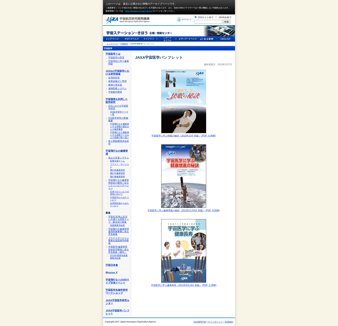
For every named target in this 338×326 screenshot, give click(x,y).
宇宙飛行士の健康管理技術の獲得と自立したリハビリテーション (118, 184)
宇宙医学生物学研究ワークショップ (117, 291)
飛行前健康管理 (117, 170)
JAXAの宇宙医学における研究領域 (117, 72)
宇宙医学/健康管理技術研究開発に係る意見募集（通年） (118, 249)
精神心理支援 (115, 85)
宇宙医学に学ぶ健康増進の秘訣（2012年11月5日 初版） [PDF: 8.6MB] (184, 210)
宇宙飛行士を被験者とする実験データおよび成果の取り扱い (119, 135)
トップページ (112, 44)
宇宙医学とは (113, 53)
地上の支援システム (118, 157)
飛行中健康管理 (117, 173)
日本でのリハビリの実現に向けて (119, 193)
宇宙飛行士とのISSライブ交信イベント (117, 281)
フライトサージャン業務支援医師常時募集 (118, 241)
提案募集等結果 (117, 225)
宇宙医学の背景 (116, 57)
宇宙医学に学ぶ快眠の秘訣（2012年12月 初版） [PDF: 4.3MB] (184, 135)
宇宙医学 (124, 44)
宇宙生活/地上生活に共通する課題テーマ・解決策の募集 (118, 219)
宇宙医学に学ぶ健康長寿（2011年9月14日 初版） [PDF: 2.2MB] (183, 285)
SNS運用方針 (199, 322)
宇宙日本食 (112, 265)
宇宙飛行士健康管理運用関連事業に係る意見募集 (118, 232)
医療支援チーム (117, 161)
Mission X (111, 272)
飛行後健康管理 (117, 176)
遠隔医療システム (117, 88)
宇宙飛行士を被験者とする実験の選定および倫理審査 (119, 126)
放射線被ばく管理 (117, 81)
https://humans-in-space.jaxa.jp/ (138, 11)
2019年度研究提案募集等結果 (119, 256)
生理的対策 (114, 77)
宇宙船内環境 (115, 92)
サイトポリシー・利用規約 (220, 322)
